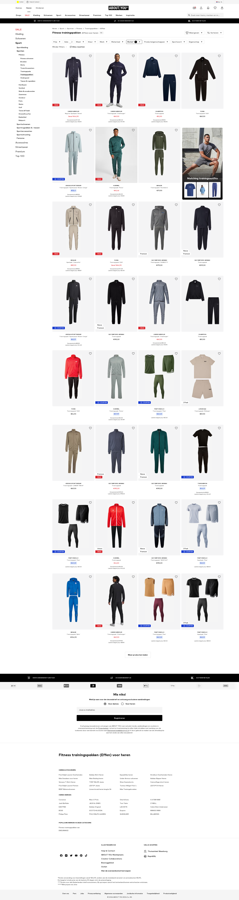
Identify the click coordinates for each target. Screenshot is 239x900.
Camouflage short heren (159, 782)
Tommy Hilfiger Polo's (128, 786)
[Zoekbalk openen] (188, 15)
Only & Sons (124, 800)
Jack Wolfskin (64, 803)
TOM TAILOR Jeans (96, 782)
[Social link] (61, 855)
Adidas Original (95, 807)
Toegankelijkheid (153, 893)
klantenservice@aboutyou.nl (118, 730)
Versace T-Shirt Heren (67, 782)
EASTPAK (62, 807)
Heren (29, 8)
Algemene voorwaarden (114, 893)
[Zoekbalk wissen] (221, 15)
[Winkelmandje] (222, 7)
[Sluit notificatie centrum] (208, 8)
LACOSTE (123, 807)
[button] (194, 33)
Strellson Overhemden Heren (161, 775)
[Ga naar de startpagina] (72, 846)
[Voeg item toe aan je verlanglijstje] (90, 56)
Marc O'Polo (94, 800)
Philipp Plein (63, 814)
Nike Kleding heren (96, 778)
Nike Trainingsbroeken (128, 789)
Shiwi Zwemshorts (127, 782)
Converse (62, 800)
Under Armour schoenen (129, 778)
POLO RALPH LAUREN (97, 814)
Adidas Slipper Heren (158, 778)
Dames (19, 8)
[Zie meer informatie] (73, 123)
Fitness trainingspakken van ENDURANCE (69, 829)
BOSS (61, 810)
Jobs (82, 893)
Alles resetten (78, 47)
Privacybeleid (103, 728)
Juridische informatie (135, 893)
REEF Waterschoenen (67, 789)
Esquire (122, 810)
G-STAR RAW (155, 800)
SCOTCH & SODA (95, 810)
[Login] (201, 7)
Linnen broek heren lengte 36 (100, 789)
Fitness (79, 28)
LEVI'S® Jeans (94, 786)
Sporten (70, 28)
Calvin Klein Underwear (159, 807)
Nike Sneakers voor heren (68, 778)
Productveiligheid (170, 893)
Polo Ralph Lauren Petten (68, 786)
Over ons (65, 893)
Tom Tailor (124, 803)
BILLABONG (154, 814)
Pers (74, 893)
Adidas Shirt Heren (96, 775)
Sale (66, 42)
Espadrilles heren (126, 775)
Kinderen (40, 8)
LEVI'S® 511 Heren (157, 786)
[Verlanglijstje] (215, 7)
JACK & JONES (94, 803)
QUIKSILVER (124, 814)
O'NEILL (153, 803)
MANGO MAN (155, 810)
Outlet (21, 2)
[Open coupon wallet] (194, 7)
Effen (102, 28)
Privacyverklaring (94, 893)
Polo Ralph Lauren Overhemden (70, 775)
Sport (62, 28)
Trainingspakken (91, 28)
